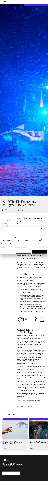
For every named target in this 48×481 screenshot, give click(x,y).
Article (26, 4)
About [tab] (39, 231)
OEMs (18, 350)
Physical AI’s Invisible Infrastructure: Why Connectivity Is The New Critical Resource (13, 442)
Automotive (4, 198)
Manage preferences (24, 251)
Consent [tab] (8, 231)
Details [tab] (24, 231)
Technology (5, 448)
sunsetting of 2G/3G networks (35, 338)
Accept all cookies (39, 251)
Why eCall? (5, 218)
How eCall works (6, 220)
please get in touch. (28, 406)
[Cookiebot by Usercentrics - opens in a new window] (41, 228)
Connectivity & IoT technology (7, 224)
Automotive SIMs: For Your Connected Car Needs (38, 441)
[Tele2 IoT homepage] (5, 2)
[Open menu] (45, 2)
